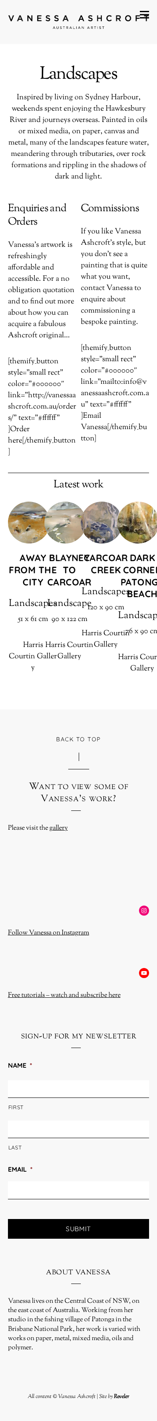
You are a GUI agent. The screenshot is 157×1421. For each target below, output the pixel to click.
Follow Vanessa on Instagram (48, 933)
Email (20, 1169)
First (16, 1107)
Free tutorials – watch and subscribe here (64, 995)
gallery (58, 828)
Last (15, 1147)
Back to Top (78, 739)
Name (20, 1065)
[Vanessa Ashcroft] (78, 22)
